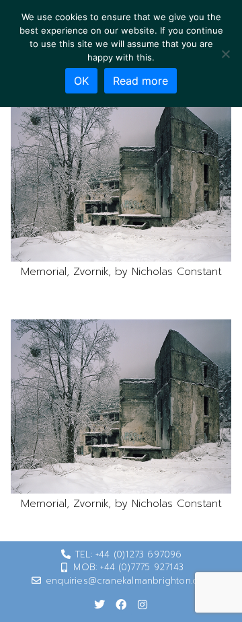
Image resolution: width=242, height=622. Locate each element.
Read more (140, 80)
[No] (225, 54)
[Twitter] (99, 604)
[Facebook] (121, 604)
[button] (121, 174)
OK (81, 80)
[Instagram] (142, 604)
